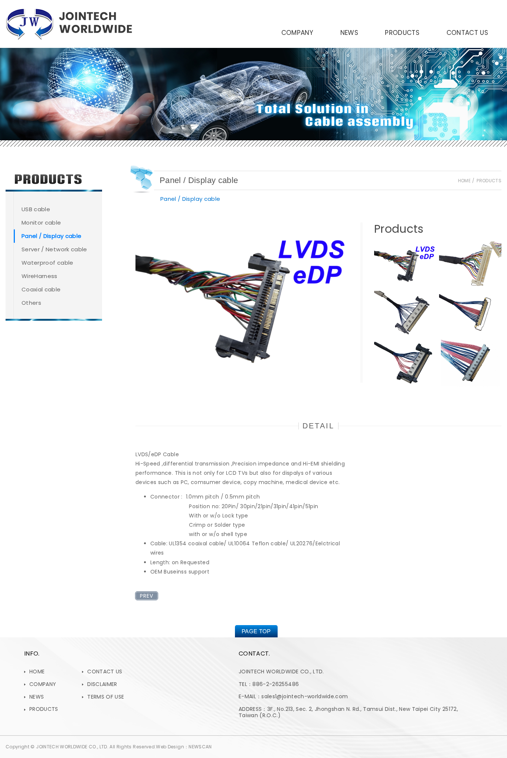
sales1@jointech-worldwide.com (304, 696)
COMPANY (297, 32)
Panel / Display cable (51, 236)
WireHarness (40, 276)
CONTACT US (467, 32)
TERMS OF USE (105, 697)
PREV (146, 595)
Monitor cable (41, 222)
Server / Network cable (54, 249)
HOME (37, 672)
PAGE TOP (256, 631)
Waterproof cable (47, 263)
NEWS (349, 32)
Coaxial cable (41, 289)
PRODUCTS (402, 32)
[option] (242, 302)
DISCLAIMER (102, 684)
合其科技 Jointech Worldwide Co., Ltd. (69, 23)
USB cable (36, 209)
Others (31, 303)
